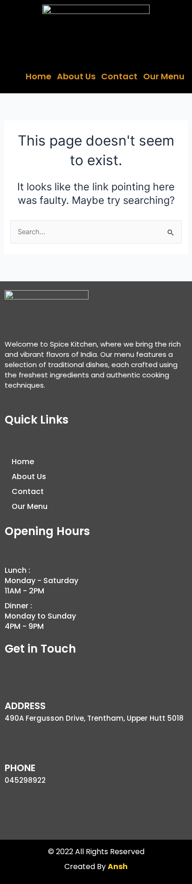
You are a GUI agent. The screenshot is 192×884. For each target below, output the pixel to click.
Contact (119, 76)
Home (38, 76)
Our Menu (164, 76)
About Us (76, 76)
